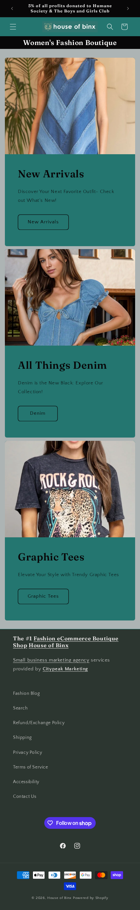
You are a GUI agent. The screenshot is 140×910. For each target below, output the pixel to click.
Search (20, 708)
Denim (38, 413)
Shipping (22, 737)
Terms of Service (30, 767)
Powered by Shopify (90, 898)
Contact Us (24, 796)
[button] (13, 27)
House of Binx (60, 898)
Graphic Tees (43, 596)
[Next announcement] (128, 8)
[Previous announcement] (12, 8)
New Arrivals (43, 222)
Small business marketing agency (51, 660)
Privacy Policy (27, 752)
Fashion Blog (26, 693)
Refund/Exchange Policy (38, 722)
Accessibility (26, 781)
